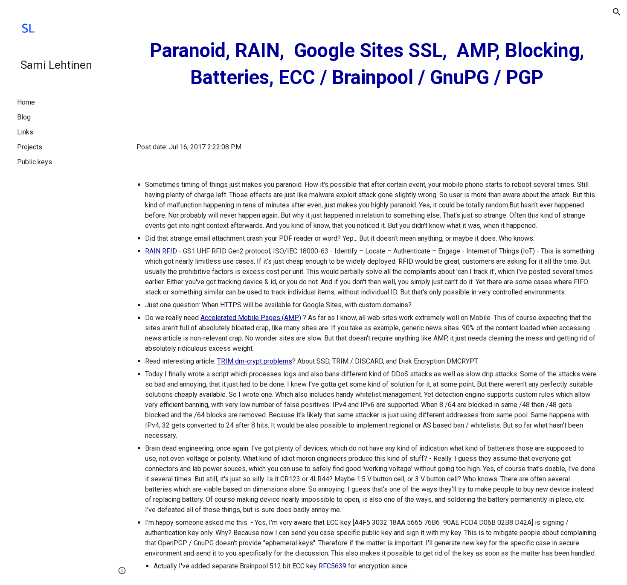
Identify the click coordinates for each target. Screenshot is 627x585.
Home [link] (26, 102)
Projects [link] (29, 147)
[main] (367, 64)
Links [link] (25, 132)
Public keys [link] (34, 162)
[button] (617, 12)
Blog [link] (24, 117)
